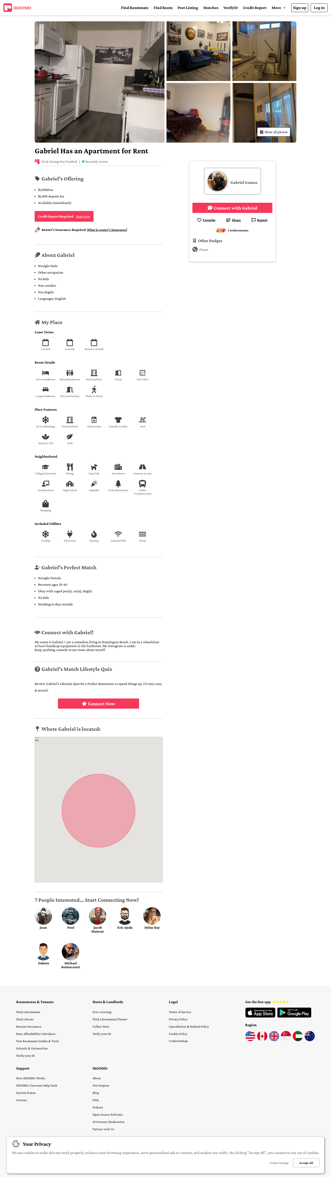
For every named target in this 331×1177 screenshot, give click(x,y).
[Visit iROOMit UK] (274, 1040)
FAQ (95, 1100)
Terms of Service (180, 1012)
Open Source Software (108, 1114)
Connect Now (101, 703)
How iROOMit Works (30, 1078)
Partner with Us (103, 1129)
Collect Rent (101, 1026)
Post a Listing (102, 1012)
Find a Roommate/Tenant (110, 1019)
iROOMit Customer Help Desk (36, 1085)
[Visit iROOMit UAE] (298, 1040)
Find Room (163, 7)
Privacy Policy (178, 1019)
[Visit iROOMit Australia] (310, 1040)
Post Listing (188, 7)
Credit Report (255, 7)
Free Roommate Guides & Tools (37, 1041)
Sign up (299, 7)
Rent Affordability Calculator (35, 1034)
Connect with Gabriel (235, 208)
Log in (319, 7)
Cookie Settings (178, 1041)
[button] (279, 7)
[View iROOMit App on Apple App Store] (260, 1016)
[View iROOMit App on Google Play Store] (294, 1016)
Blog (96, 1093)
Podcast (98, 1107)
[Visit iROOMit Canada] (262, 1040)
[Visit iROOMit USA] (250, 1040)
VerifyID (230, 7)
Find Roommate (135, 7)
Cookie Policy (178, 1034)
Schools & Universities (32, 1048)
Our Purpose (101, 1085)
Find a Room (24, 1019)
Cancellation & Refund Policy (189, 1026)
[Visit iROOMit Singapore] (286, 1040)
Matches (210, 7)
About (97, 1078)
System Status (26, 1093)
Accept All (306, 1163)
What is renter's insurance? (107, 230)
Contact (21, 1100)
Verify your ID (25, 1055)
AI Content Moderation (109, 1122)
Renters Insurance (28, 1026)
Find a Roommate (28, 1012)
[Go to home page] (17, 7)
